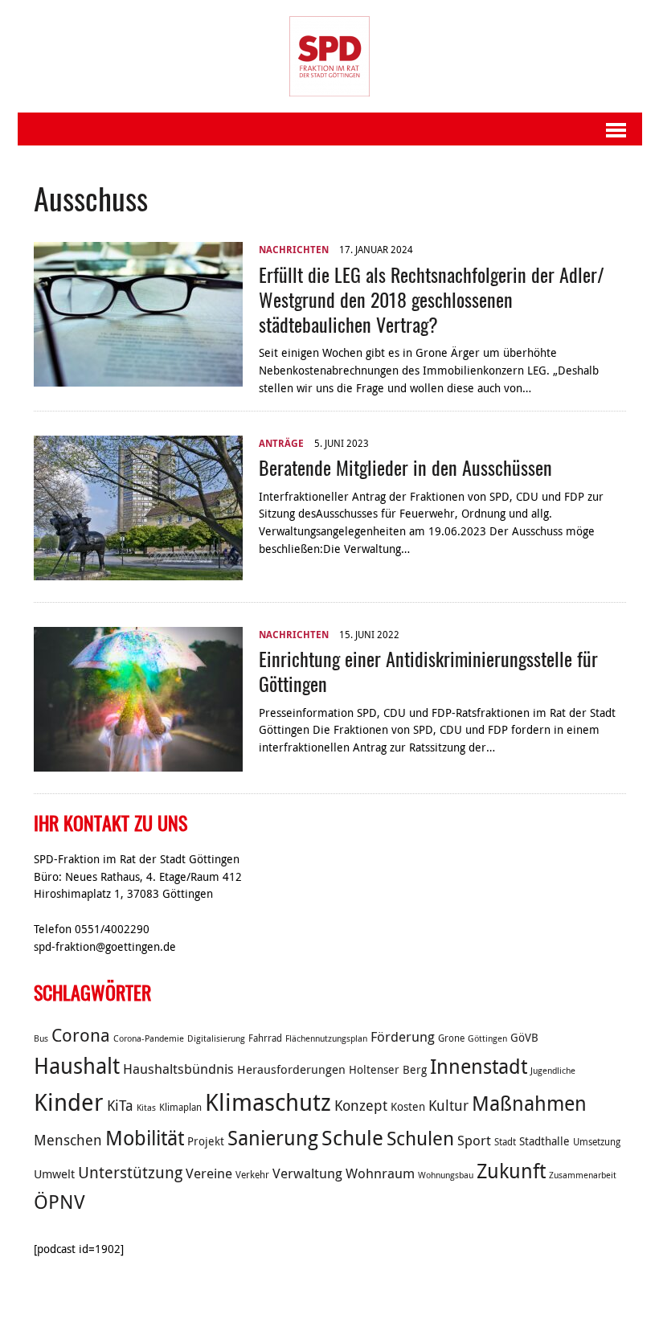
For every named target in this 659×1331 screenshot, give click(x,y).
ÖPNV (59, 1201)
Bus (41, 1038)
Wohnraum (380, 1173)
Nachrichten (294, 249)
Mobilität (144, 1137)
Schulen (420, 1138)
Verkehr (252, 1175)
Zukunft (511, 1170)
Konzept (360, 1105)
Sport (474, 1140)
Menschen (68, 1139)
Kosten (408, 1107)
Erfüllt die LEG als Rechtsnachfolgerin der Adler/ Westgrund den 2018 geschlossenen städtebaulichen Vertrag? (431, 299)
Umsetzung (596, 1142)
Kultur (448, 1105)
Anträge (281, 443)
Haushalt (77, 1065)
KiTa (120, 1105)
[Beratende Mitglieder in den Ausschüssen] (138, 570)
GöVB (524, 1037)
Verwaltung (307, 1173)
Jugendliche (552, 1070)
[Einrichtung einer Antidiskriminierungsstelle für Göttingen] (138, 762)
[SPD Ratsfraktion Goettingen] (330, 56)
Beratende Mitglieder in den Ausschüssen (405, 467)
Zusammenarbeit (582, 1175)
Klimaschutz (268, 1102)
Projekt (205, 1141)
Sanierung (272, 1137)
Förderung (402, 1037)
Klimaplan (180, 1107)
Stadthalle (544, 1141)
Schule (352, 1138)
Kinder (69, 1102)
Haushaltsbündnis (178, 1069)
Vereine (209, 1173)
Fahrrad (265, 1038)
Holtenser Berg (388, 1070)
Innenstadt (478, 1066)
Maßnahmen (529, 1103)
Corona (80, 1034)
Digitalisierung (216, 1038)
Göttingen (487, 1038)
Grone (451, 1038)
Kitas (146, 1107)
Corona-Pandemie (148, 1038)
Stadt (505, 1142)
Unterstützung (130, 1172)
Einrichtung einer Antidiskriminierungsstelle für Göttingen (428, 671)
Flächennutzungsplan (326, 1038)
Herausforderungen (291, 1069)
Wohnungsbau (445, 1175)
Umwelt (54, 1173)
